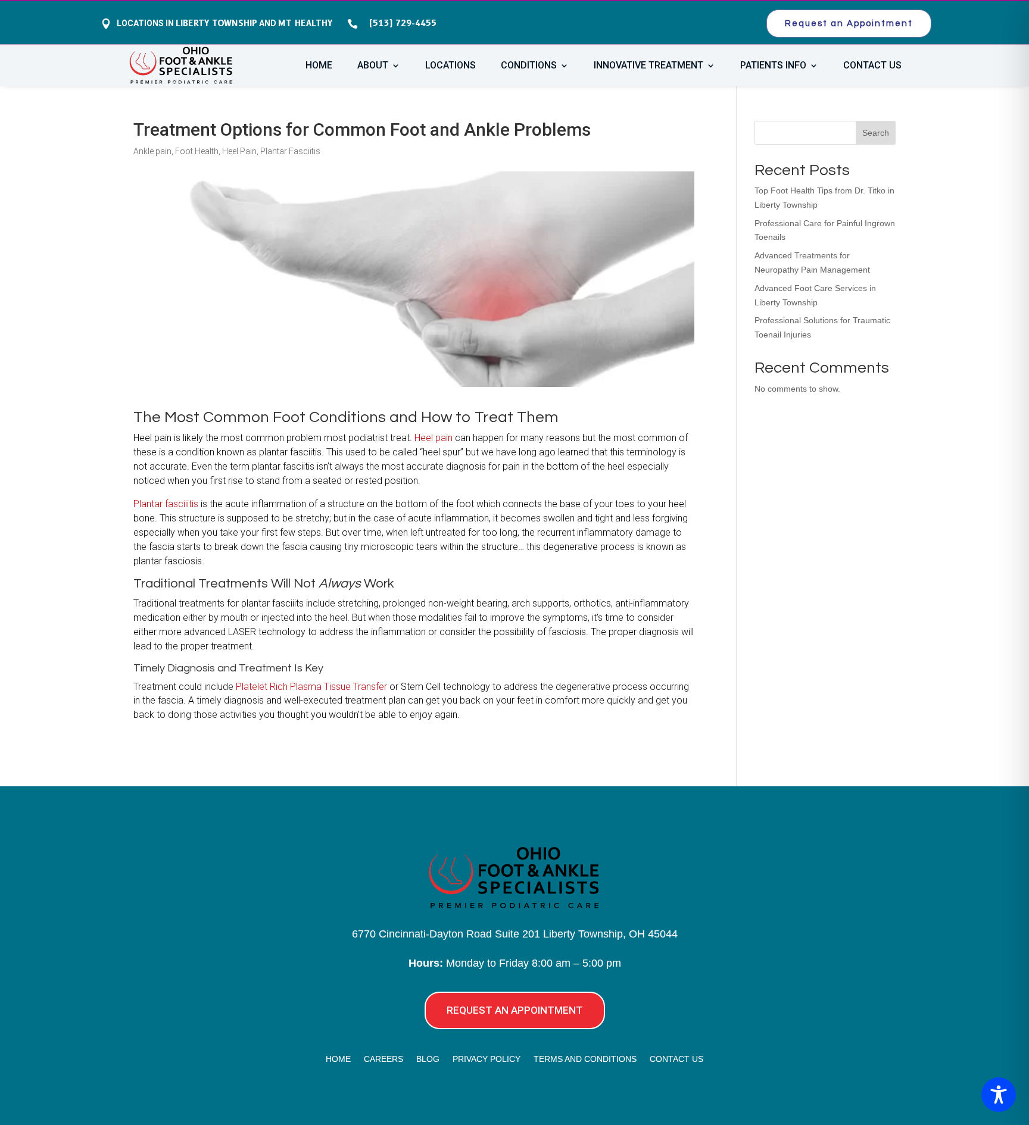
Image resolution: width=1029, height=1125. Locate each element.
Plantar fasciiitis (165, 504)
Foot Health (197, 151)
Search (875, 133)
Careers (383, 1059)
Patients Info (773, 66)
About (372, 66)
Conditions (529, 66)
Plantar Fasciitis (290, 151)
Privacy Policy (486, 1059)
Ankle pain (152, 151)
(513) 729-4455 (399, 23)
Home (318, 66)
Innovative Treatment (648, 66)
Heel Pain (239, 151)
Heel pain (433, 437)
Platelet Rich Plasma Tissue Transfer (311, 686)
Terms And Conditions (585, 1059)
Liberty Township (216, 23)
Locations (450, 66)
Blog (427, 1059)
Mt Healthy (305, 23)
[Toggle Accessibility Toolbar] (998, 1094)
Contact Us (872, 66)
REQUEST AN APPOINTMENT (515, 1010)
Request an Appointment (849, 23)
